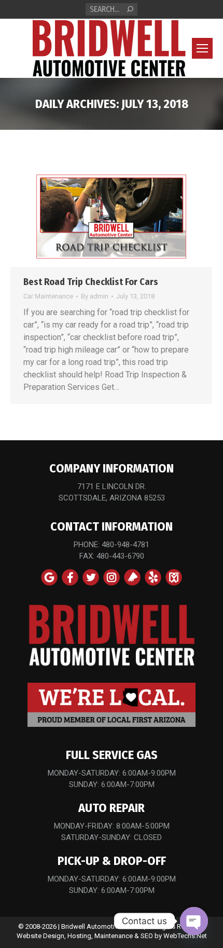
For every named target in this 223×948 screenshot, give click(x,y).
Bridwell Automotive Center (101, 926)
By (94, 296)
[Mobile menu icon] (202, 48)
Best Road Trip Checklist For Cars (90, 282)
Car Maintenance (48, 296)
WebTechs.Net (185, 936)
